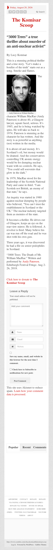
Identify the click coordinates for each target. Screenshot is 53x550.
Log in (13, 544)
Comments (39, 447)
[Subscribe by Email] (21, 12)
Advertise (13, 499)
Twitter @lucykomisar (25, 512)
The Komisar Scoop (26, 21)
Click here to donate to (22, 280)
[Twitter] (14, 12)
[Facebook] (10, 12)
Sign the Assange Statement (21, 509)
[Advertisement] (29, 420)
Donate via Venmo (18, 506)
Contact (24, 499)
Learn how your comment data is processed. (25, 392)
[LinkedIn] (18, 12)
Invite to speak (36, 506)
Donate (33, 499)
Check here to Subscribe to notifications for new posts (23, 371)
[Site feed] (25, 12)
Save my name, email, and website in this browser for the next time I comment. (26, 360)
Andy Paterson (30, 261)
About (30, 515)
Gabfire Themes (40, 544)
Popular (13, 447)
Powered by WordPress (25, 544)
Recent (27, 447)
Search (41, 12)
